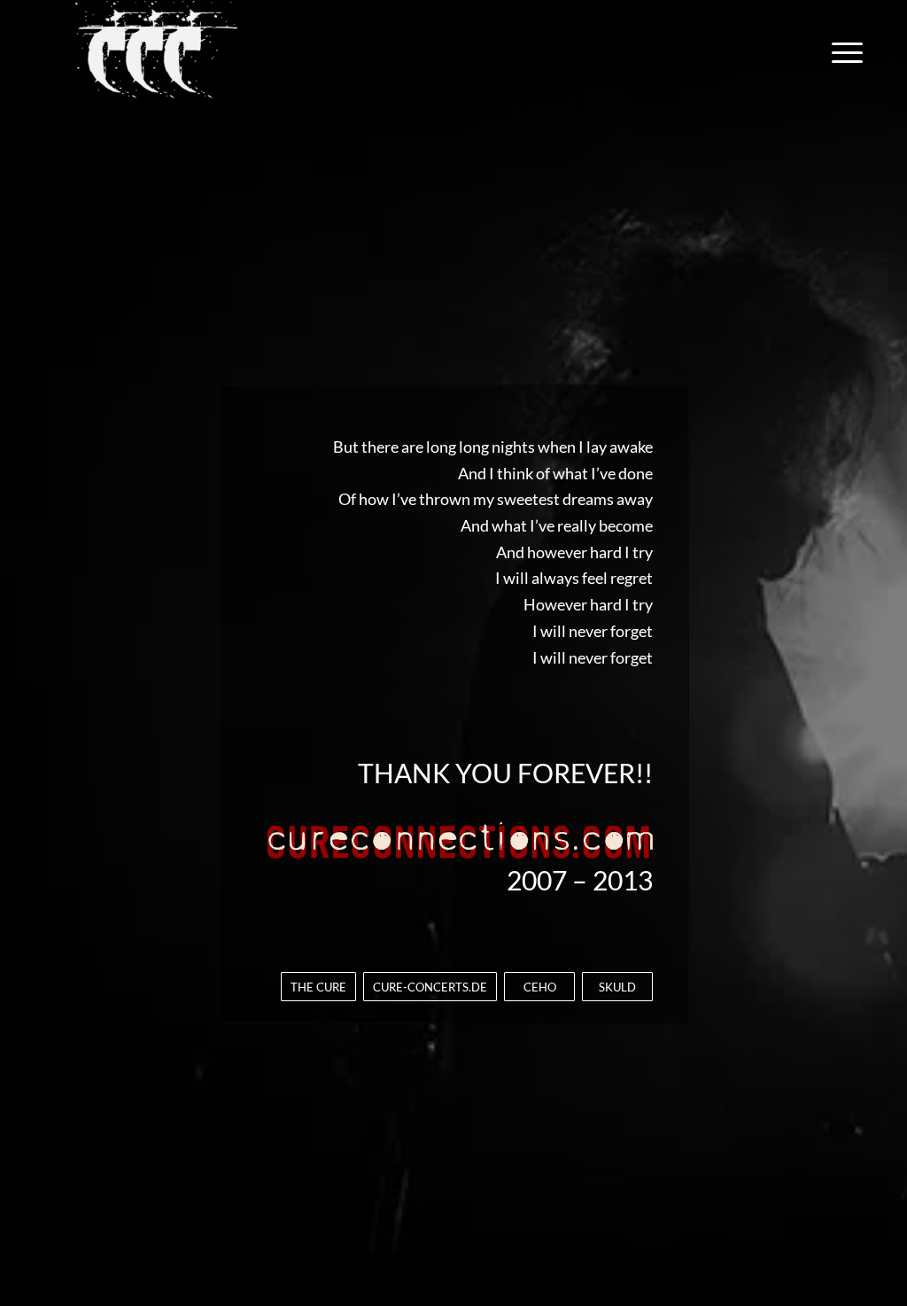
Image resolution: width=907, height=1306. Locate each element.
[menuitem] (841, 52)
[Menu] (841, 52)
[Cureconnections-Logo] (156, 52)
